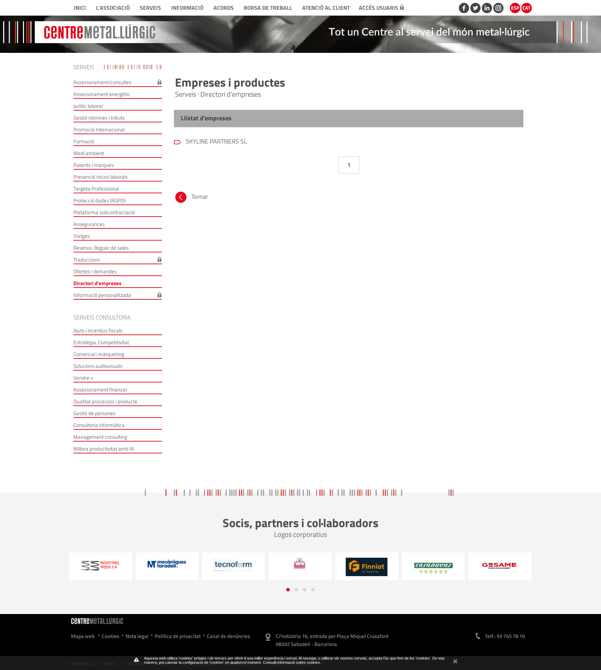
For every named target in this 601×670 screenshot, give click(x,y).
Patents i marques (93, 165)
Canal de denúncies (228, 636)
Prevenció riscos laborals (100, 177)
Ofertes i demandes (95, 271)
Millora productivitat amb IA (103, 449)
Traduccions (86, 260)
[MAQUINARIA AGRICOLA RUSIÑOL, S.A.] (233, 563)
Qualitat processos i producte (105, 401)
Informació (187, 7)
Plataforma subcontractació (104, 212)
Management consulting (100, 437)
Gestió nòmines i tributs (99, 118)
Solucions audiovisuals (97, 366)
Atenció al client (326, 7)
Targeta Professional (96, 189)
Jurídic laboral (88, 106)
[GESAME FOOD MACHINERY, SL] (433, 565)
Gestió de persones (94, 413)
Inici (80, 7)
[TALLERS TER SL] (300, 567)
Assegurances (89, 224)
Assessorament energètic (101, 94)
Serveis (150, 7)
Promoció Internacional (99, 130)
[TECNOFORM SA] (167, 564)
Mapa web (83, 636)
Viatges (81, 236)
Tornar (199, 196)
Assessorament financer (100, 390)
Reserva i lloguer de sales (101, 248)
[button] (288, 589)
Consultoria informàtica (99, 425)
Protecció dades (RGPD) (99, 200)
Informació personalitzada (102, 295)
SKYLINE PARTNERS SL (215, 141)
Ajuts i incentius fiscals (97, 330)
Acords (224, 7)
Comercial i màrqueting (98, 354)
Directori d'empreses (97, 283)
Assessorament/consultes (102, 82)
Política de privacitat (178, 636)
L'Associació (113, 7)
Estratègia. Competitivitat (101, 342)
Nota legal (137, 636)
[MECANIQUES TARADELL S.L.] (100, 564)
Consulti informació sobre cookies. (292, 662)
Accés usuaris (378, 7)
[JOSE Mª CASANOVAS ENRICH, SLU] (366, 568)
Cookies (110, 636)
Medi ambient (88, 153)
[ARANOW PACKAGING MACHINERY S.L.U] (499, 569)
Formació (83, 141)
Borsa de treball (268, 7)
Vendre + (83, 378)
